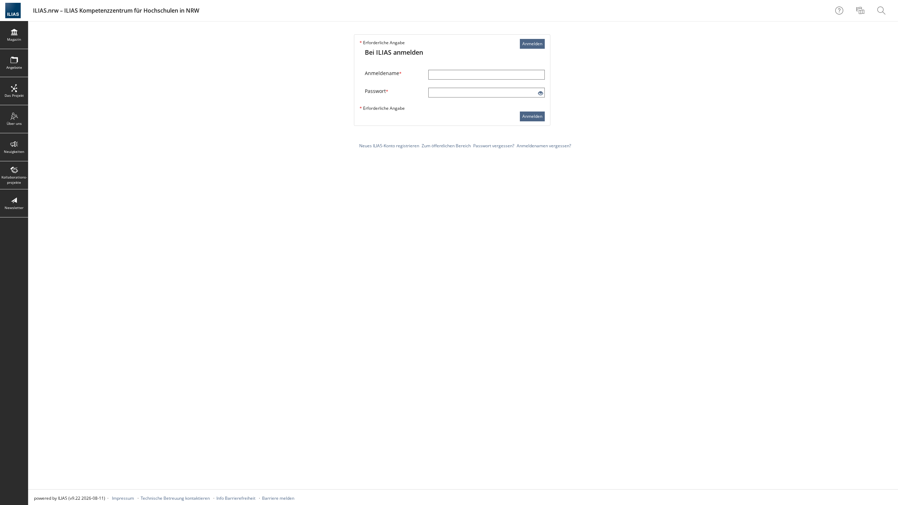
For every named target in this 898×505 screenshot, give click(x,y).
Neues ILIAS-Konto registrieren (389, 146)
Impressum (123, 498)
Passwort (376, 91)
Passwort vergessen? (493, 146)
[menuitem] (861, 10)
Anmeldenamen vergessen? (544, 146)
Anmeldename (383, 73)
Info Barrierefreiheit (235, 498)
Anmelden (532, 44)
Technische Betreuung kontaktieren (175, 498)
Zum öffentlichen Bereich (446, 146)
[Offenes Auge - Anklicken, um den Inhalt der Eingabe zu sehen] (540, 93)
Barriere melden (278, 498)
